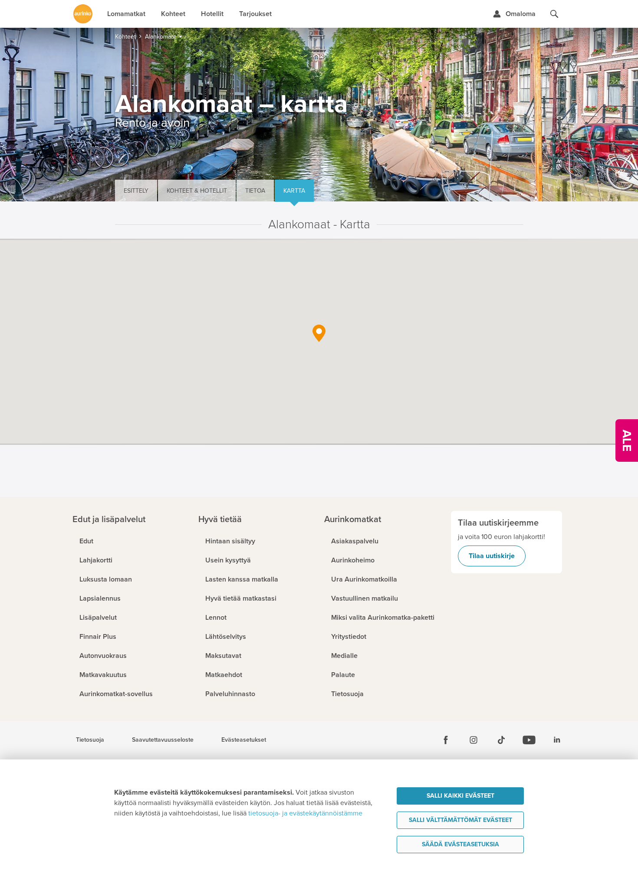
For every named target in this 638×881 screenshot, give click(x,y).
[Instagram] (473, 740)
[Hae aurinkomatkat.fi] (554, 13)
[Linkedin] (557, 740)
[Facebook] (446, 740)
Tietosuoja (90, 739)
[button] (319, 333)
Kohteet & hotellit (197, 190)
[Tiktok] (501, 740)
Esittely (136, 190)
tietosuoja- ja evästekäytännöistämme (305, 813)
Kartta (294, 190)
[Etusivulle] (82, 13)
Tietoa (255, 190)
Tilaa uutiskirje (492, 556)
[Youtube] (529, 740)
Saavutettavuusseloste (163, 739)
